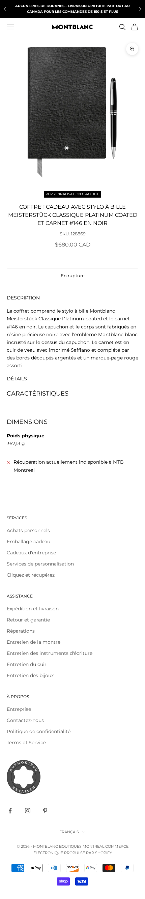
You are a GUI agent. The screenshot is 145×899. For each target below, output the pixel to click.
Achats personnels (28, 530)
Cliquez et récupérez (31, 575)
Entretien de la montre (33, 642)
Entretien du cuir (27, 664)
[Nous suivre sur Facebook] (10, 810)
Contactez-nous (25, 720)
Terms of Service (26, 743)
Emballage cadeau (28, 542)
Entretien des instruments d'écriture (49, 653)
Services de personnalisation (40, 564)
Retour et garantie (28, 620)
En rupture (73, 275)
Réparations (21, 631)
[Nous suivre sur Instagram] (27, 810)
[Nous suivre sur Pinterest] (45, 810)
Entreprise (19, 709)
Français (69, 832)
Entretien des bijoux (30, 675)
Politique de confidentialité (38, 731)
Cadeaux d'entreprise (31, 553)
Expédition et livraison (33, 609)
